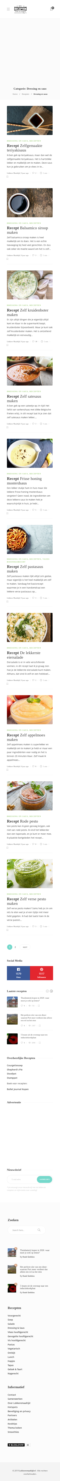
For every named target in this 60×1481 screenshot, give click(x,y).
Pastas (11, 1344)
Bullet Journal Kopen (18, 1089)
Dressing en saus (17, 141)
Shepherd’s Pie (14, 1069)
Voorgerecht (14, 1315)
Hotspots (13, 1407)
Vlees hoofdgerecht (18, 1332)
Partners (12, 1415)
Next (25, 947)
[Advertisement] (30, 50)
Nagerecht (13, 1373)
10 (36, 341)
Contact (12, 1394)
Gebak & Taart (15, 1369)
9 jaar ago (25, 173)
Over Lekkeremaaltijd (19, 1403)
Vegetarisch (14, 1348)
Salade (11, 1323)
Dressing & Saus (16, 1327)
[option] (30, 1020)
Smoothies (13, 1431)
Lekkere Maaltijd (13, 173)
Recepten (25, 94)
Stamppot (12, 1077)
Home (15, 94)
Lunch (11, 1356)
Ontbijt (11, 1352)
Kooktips (12, 1423)
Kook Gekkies (29, 1256)
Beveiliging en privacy (19, 1411)
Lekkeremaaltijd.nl (27, 1470)
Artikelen (12, 1419)
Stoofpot (11, 1073)
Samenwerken (15, 1398)
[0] (12, 1252)
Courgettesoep (15, 1065)
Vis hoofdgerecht (17, 1340)
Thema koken (15, 1427)
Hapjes (11, 1361)
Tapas (11, 1365)
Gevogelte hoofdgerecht (20, 1336)
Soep (10, 1319)
